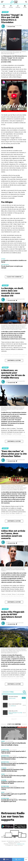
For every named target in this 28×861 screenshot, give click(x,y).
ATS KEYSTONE (11, 26)
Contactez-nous (20, 843)
